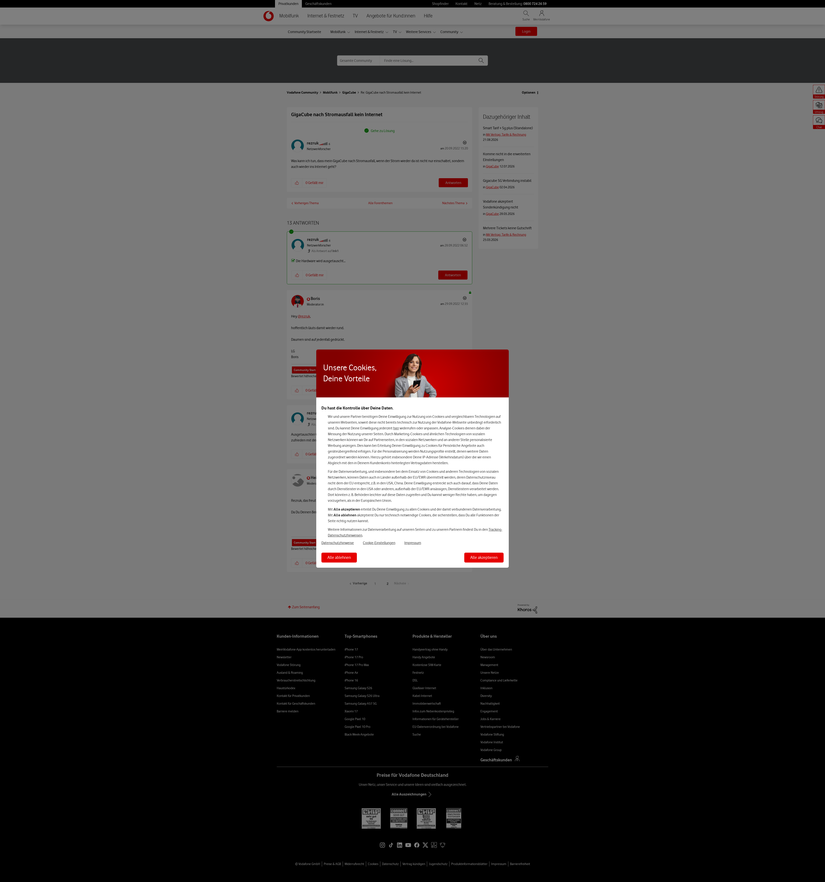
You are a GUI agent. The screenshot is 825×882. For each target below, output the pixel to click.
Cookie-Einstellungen (379, 543)
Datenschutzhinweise (337, 543)
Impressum (412, 543)
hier (396, 428)
